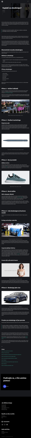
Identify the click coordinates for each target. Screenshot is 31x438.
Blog (2, 417)
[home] (3, 1)
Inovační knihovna (4, 416)
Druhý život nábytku (20, 197)
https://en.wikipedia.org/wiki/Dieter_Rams (7, 365)
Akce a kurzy (3, 415)
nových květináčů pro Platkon (9, 92)
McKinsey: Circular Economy (5, 352)
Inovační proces (4, 405)
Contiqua (3, 431)
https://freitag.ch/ (4, 360)
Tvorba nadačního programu (5, 407)
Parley (6, 166)
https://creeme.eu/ (4, 363)
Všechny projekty (4, 404)
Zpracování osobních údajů (9, 436)
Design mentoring (4, 408)
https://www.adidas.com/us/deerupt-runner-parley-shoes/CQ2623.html (11, 354)
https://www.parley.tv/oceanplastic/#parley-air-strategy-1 (9, 358)
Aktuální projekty (4, 406)
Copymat (18, 253)
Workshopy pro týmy (4, 409)
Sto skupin (3, 433)
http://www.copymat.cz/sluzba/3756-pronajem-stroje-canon (10, 361)
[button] (28, 1)
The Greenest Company (5, 432)
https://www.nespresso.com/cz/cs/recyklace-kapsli (8, 356)
